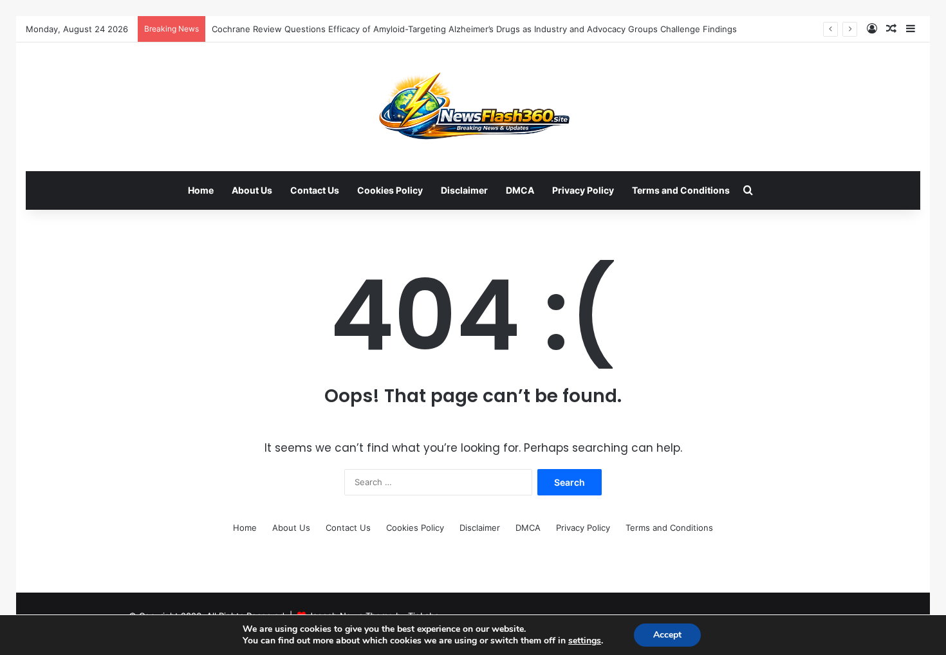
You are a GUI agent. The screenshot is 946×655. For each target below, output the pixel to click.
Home (201, 190)
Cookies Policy (390, 190)
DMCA (520, 190)
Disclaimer (464, 190)
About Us (252, 190)
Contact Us (314, 190)
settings (584, 641)
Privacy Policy (583, 190)
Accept (667, 635)
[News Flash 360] (473, 106)
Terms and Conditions (681, 190)
